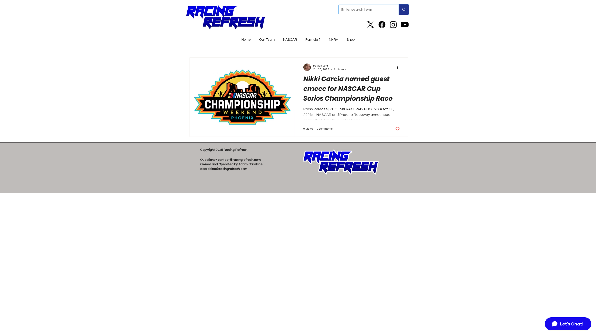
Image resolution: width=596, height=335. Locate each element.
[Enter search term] (404, 9)
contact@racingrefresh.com (239, 159)
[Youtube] (404, 24)
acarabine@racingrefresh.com (223, 169)
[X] (370, 24)
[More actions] (399, 67)
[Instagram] (393, 24)
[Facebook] (381, 24)
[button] (290, 37)
